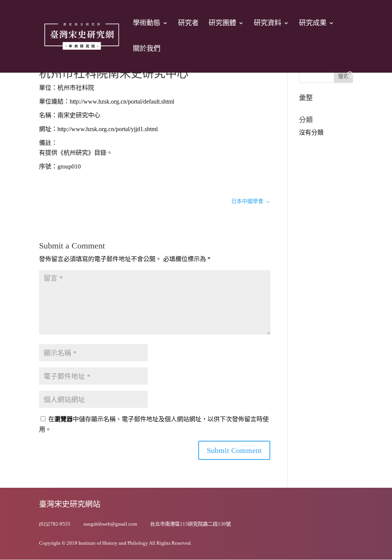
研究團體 (222, 23)
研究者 (188, 23)
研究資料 (267, 23)
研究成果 (313, 23)
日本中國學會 (250, 201)
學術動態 (146, 23)
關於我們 (146, 49)
